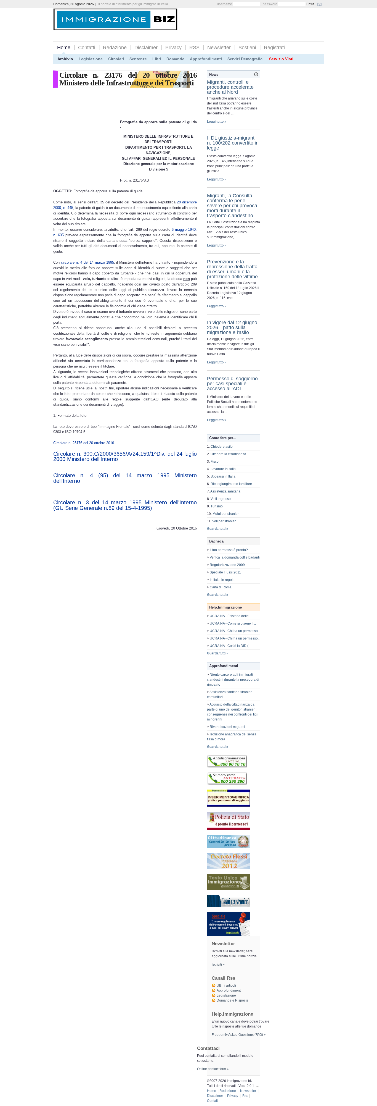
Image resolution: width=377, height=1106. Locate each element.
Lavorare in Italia (223, 469)
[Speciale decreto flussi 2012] (228, 868)
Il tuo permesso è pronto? (229, 550)
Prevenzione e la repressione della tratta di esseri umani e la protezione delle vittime (232, 269)
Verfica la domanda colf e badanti (235, 557)
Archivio (65, 59)
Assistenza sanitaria (225, 491)
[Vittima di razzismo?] (227, 766)
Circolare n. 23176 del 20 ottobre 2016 (83, 443)
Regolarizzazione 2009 (227, 565)
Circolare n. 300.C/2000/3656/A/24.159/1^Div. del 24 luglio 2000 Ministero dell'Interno (125, 456)
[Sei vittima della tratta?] (227, 783)
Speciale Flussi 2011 (225, 572)
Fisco (215, 461)
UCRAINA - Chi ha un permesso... (235, 631)
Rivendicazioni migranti (227, 727)
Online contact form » (213, 1069)
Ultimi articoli (226, 985)
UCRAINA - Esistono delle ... (231, 616)
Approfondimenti (206, 59)
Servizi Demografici (245, 59)
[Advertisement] (259, 20)
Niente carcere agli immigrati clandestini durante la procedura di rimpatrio (233, 679)
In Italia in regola (222, 580)
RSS (194, 47)
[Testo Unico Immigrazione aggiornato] (228, 889)
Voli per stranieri (224, 521)
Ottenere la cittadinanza (228, 454)
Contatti (86, 47)
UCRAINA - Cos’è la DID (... (230, 646)
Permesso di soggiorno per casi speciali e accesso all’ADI (232, 383)
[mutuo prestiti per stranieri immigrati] (228, 906)
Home (63, 47)
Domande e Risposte (232, 1000)
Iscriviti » (218, 964)
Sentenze (138, 59)
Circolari (116, 59)
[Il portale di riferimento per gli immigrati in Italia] (115, 25)
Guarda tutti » (217, 529)
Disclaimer (146, 47)
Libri (156, 59)
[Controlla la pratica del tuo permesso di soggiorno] (228, 806)
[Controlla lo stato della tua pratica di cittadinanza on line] (228, 847)
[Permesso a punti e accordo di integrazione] (228, 935)
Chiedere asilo (222, 447)
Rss (245, 1096)
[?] (319, 4)
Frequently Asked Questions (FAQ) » (239, 1035)
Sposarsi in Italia (223, 476)
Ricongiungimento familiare (231, 484)
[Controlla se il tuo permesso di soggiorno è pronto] (228, 829)
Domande (175, 59)
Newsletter (219, 47)
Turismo (217, 506)
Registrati (274, 47)
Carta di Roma (221, 587)
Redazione (115, 47)
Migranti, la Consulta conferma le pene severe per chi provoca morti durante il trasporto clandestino (232, 205)
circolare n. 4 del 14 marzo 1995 (87, 262)
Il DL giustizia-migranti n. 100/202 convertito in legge (233, 143)
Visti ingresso (221, 499)
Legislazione (91, 59)
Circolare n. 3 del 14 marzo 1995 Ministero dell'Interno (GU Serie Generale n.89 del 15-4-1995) (125, 505)
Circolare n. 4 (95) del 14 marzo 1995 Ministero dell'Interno (125, 478)
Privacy (173, 47)
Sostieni (247, 47)
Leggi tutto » (216, 122)
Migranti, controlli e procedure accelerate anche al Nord (230, 87)
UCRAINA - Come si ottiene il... (233, 623)
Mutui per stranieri (226, 514)
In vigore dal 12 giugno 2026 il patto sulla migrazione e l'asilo (232, 327)
